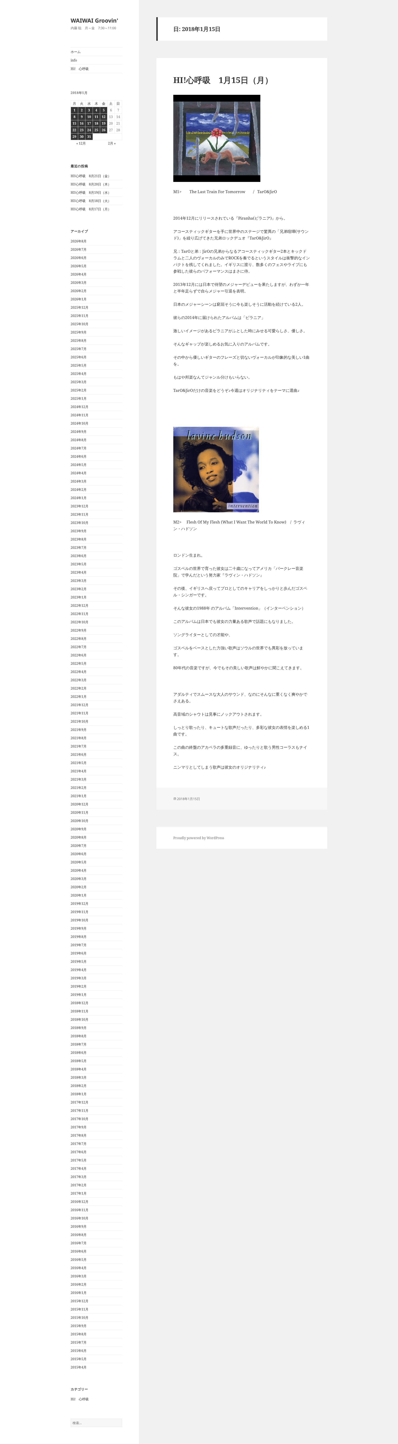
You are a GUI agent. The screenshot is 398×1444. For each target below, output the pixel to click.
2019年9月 (79, 928)
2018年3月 (79, 1077)
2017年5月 (79, 1160)
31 (89, 136)
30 (82, 136)
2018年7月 (79, 1044)
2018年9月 (79, 1027)
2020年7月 (79, 845)
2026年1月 (79, 299)
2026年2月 (79, 291)
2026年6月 (79, 257)
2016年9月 (79, 1226)
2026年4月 (79, 274)
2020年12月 (80, 804)
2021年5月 (79, 763)
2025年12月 (80, 307)
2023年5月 (79, 564)
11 (96, 116)
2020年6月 (79, 854)
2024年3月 (79, 481)
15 (74, 123)
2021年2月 (79, 787)
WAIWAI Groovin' (94, 20)
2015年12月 (80, 1301)
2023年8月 (79, 539)
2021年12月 (80, 705)
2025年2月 (79, 390)
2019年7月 (79, 945)
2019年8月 (79, 936)
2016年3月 (79, 1276)
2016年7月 (79, 1243)
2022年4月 (79, 671)
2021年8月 (79, 738)
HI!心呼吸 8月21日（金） (91, 176)
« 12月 (81, 143)
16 (82, 123)
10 (89, 116)
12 (104, 116)
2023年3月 (79, 580)
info (74, 60)
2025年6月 (79, 357)
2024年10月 (80, 423)
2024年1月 (79, 498)
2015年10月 (80, 1317)
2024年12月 (80, 406)
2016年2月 (79, 1284)
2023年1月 (79, 597)
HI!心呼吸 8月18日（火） (91, 201)
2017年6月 (79, 1152)
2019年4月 (79, 969)
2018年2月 (79, 1085)
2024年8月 (79, 440)
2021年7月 (79, 746)
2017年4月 (79, 1168)
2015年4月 (79, 1367)
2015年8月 (79, 1334)
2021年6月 (79, 754)
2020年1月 (79, 895)
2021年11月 (80, 713)
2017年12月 (80, 1102)
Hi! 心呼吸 (80, 68)
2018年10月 (80, 1019)
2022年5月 (79, 663)
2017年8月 (79, 1135)
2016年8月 (79, 1234)
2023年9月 (79, 531)
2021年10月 (80, 721)
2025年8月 (79, 340)
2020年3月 (79, 878)
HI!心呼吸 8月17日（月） (91, 209)
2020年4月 (79, 870)
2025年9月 (79, 332)
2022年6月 (79, 655)
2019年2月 (79, 986)
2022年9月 (79, 630)
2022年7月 (79, 647)
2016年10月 (80, 1218)
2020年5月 (79, 862)
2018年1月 (79, 1094)
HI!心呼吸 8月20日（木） (91, 184)
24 (89, 130)
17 (89, 123)
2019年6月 (79, 953)
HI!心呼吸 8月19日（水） (91, 192)
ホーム (76, 51)
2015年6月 (79, 1350)
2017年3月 (79, 1176)
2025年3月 (79, 382)
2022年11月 (80, 613)
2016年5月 (79, 1259)
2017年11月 (80, 1110)
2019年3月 (79, 978)
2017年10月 (80, 1119)
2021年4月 (79, 771)
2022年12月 (80, 605)
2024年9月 (79, 431)
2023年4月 (79, 572)
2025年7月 (79, 349)
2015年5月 (79, 1359)
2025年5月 (79, 365)
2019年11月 (80, 912)
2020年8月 (79, 837)
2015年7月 (79, 1342)
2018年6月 (79, 1052)
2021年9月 (79, 729)
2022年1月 (79, 696)
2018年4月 (79, 1069)
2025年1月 (79, 398)
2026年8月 (79, 241)
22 (74, 130)
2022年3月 (79, 680)
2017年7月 (79, 1143)
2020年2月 (79, 887)
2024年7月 (79, 448)
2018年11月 (80, 1011)
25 (96, 130)
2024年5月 (79, 464)
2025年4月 (79, 373)
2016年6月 (79, 1251)
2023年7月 (79, 547)
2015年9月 (79, 1326)
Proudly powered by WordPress (198, 838)
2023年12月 (80, 506)
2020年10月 (80, 820)
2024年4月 (79, 473)
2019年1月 (79, 994)
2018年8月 (79, 1036)
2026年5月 (79, 266)
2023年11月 (80, 514)
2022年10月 (80, 622)
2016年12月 (80, 1201)
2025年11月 (80, 315)
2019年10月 (80, 920)
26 (104, 130)
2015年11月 (80, 1309)
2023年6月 (79, 556)
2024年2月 (79, 489)
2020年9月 (79, 829)
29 (74, 136)
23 (82, 130)
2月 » (112, 143)
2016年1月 (79, 1292)
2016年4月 (79, 1268)
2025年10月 (80, 324)
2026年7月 (79, 249)
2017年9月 (79, 1127)
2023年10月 (80, 522)
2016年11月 (80, 1210)
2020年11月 (80, 812)
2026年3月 (79, 282)
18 (96, 123)
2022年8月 (79, 638)
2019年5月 (79, 961)
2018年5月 (79, 1061)
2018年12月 (80, 1003)
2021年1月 (79, 796)
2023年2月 (79, 589)
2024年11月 (80, 415)
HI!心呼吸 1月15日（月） (223, 79)
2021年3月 (79, 779)
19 (104, 123)
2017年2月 (79, 1185)
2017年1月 (79, 1193)
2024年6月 (79, 456)
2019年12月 (80, 903)
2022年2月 (79, 688)
